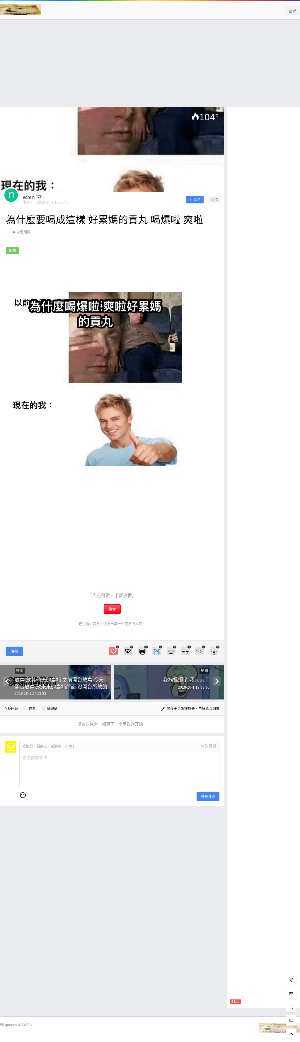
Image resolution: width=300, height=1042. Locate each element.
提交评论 (208, 796)
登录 (292, 11)
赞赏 (112, 609)
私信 (214, 200)
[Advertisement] (150, 66)
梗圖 (12, 251)
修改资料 (208, 746)
